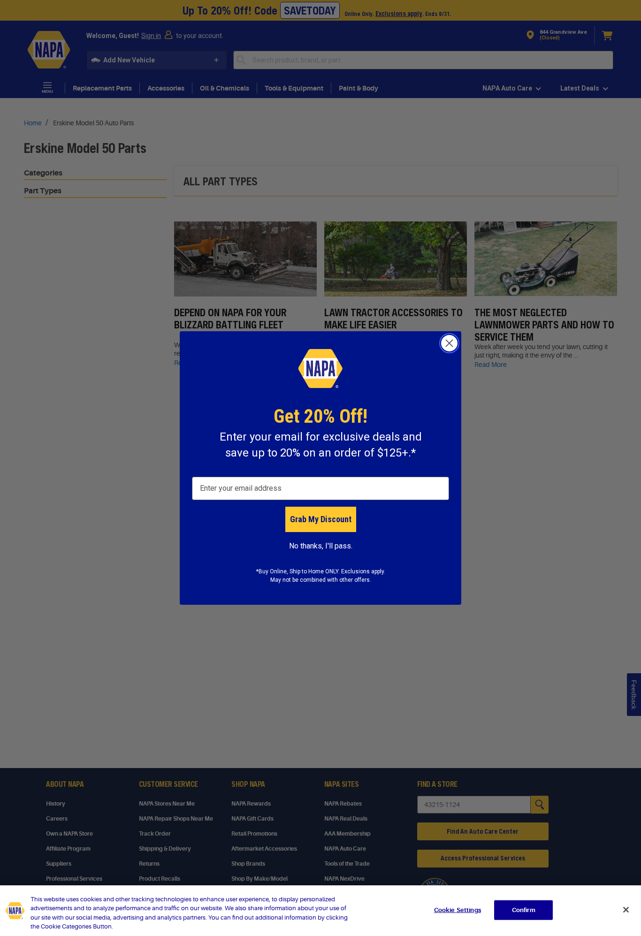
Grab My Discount (320, 519)
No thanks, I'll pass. (320, 545)
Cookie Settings (457, 909)
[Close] (626, 909)
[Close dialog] (449, 343)
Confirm (523, 909)
